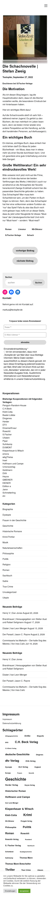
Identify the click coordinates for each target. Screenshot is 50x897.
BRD (6, 742)
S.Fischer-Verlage (13, 235)
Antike (27, 735)
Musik (5, 542)
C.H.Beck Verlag (10, 748)
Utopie (6, 597)
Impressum (7, 719)
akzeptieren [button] (24, 891)
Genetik (31, 773)
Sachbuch (7, 575)
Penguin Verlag (26, 821)
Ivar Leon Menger (11, 803)
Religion (7, 564)
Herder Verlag (11, 785)
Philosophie (8, 553)
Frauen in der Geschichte (14, 520)
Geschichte (8, 525)
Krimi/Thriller (9, 536)
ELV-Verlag (23, 767)
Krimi (27, 814)
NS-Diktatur (37, 229)
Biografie (40, 736)
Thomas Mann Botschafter (18, 863)
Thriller (10, 869)
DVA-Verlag (30, 761)
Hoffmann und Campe (17, 797)
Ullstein (40, 870)
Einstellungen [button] (10, 891)
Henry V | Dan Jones (12, 612)
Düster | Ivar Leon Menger (15, 628)
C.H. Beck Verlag (26, 742)
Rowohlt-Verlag (12, 839)
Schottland (9, 851)
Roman (8, 229)
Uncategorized (9, 592)
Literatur (22, 229)
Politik (5, 558)
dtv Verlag (12, 760)
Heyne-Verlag (30, 785)
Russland (28, 839)
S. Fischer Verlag (13, 845)
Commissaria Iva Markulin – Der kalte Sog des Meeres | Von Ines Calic (24, 642)
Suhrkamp (9, 858)
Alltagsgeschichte (11, 736)
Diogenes (39, 754)
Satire (5, 581)
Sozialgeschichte (26, 852)
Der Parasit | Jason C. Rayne (16, 634)
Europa (8, 773)
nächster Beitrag (25, 260)
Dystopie (7, 514)
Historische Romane (12, 531)
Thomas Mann (26, 857)
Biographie (8, 509)
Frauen (19, 773)
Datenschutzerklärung (12, 723)
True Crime (8, 586)
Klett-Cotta (11, 815)
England (38, 767)
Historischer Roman (15, 790)
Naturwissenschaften (12, 547)
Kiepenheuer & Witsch (19, 809)
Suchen (8, 277)
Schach (30, 235)
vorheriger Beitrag (25, 250)
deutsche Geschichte (17, 754)
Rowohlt (25, 833)
